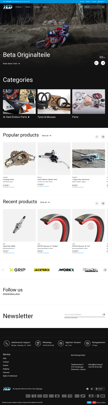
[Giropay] (97, 396)
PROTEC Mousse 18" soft (81, 246)
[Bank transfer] (28, 396)
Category (37, 7)
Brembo (40, 177)
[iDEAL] (57, 396)
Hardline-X (74, 177)
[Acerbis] (42, 269)
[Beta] (90, 270)
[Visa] (45, 396)
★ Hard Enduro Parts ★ (16, 117)
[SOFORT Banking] (51, 396)
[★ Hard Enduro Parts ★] (19, 101)
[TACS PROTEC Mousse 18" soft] (88, 225)
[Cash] (34, 396)
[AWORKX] (66, 269)
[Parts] (88, 101)
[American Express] (70, 396)
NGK (4, 244)
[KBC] (91, 396)
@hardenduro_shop (11, 294)
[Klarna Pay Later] (77, 396)
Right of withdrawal (10, 376)
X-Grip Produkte (9, 63)
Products (18, 7)
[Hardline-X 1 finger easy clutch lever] (88, 158)
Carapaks (5, 177)
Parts (75, 117)
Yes (89, 402)
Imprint (5, 365)
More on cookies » (101, 402)
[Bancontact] (83, 396)
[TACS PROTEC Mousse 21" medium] (54, 225)
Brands (28, 7)
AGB (4, 358)
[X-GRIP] (17, 269)
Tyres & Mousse (47, 117)
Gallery (45, 7)
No (94, 402)
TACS (39, 244)
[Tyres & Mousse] (54, 101)
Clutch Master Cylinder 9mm (47, 179)
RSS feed (39, 389)
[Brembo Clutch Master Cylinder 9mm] (54, 158)
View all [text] (46, 136)
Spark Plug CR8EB (9, 246)
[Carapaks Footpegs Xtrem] (19, 158)
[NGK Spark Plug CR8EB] (19, 225)
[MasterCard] (39, 396)
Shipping (6, 369)
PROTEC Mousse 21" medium (48, 246)
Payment (6, 372)
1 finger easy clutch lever (80, 179)
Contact (6, 362)
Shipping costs (11, 187)
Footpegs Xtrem (8, 179)
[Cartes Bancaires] (102, 396)
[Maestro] (64, 396)
